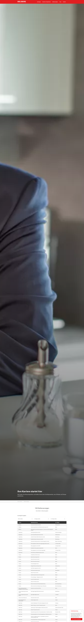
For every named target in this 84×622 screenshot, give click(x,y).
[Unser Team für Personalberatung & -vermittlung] (60, 3)
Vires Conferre (22, 2)
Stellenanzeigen (26, 501)
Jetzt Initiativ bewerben (76, 619)
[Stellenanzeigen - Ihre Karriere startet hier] (55, 3)
